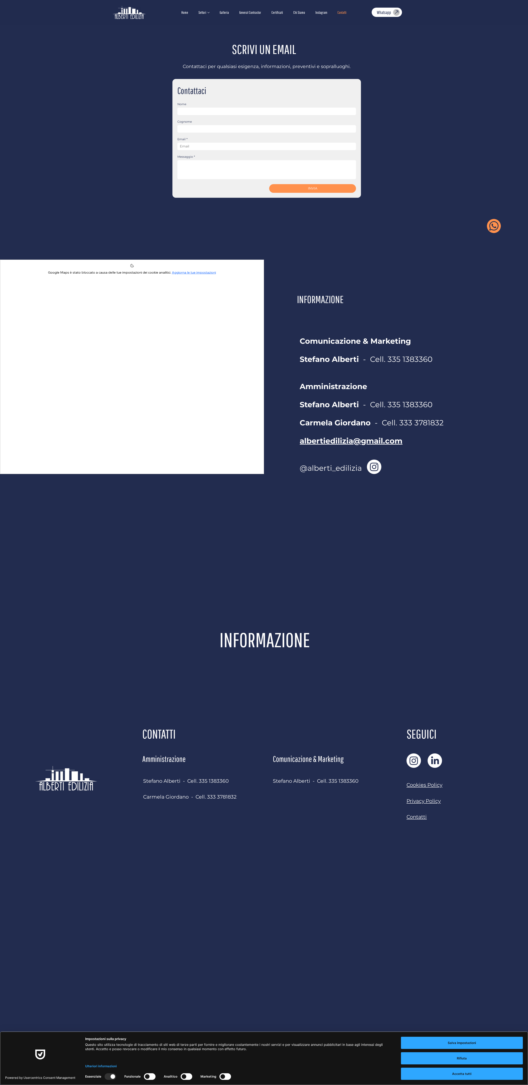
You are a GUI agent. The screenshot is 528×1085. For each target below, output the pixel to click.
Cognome (184, 122)
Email (182, 139)
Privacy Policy (424, 801)
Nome (181, 104)
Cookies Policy (424, 785)
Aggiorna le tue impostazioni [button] (194, 272)
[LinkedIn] (435, 760)
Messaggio (186, 157)
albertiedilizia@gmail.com (351, 440)
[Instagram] (374, 467)
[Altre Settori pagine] (208, 13)
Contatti (417, 817)
